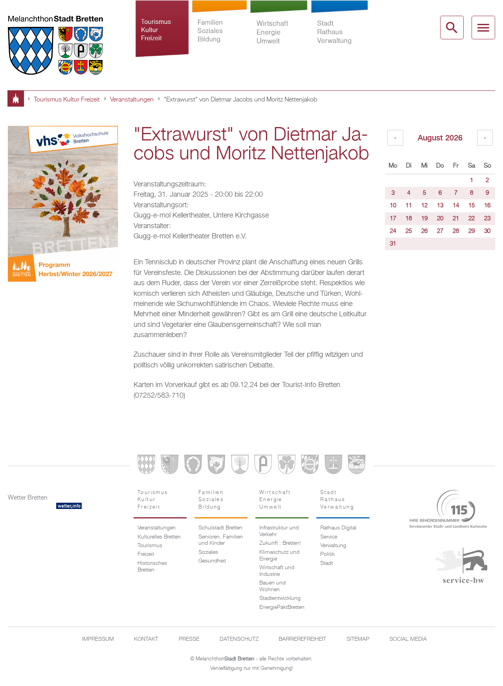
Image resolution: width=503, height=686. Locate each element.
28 (456, 231)
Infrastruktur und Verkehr (279, 531)
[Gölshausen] (263, 466)
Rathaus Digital (338, 528)
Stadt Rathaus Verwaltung (339, 33)
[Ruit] (333, 466)
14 (456, 205)
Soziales (208, 552)
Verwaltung (333, 545)
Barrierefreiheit (302, 639)
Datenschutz (239, 639)
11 (409, 205)
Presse (189, 639)
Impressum (98, 639)
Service (328, 537)
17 (393, 218)
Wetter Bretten (28, 498)
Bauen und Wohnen (272, 586)
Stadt (326, 563)
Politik (327, 554)
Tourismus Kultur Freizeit (162, 33)
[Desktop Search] (452, 27)
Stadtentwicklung (280, 598)
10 (393, 205)
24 (393, 231)
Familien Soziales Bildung (219, 33)
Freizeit (146, 554)
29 (471, 231)
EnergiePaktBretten (282, 607)
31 (393, 244)
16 (487, 205)
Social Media (408, 639)
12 (424, 205)
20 (440, 218)
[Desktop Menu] (483, 27)
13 (440, 205)
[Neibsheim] (287, 466)
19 (424, 218)
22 (471, 218)
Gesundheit (212, 561)
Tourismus (150, 545)
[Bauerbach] (169, 466)
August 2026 (440, 137)
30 (487, 231)
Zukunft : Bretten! (280, 543)
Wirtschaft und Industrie (276, 571)
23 (487, 218)
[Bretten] (146, 466)
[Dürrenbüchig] (240, 466)
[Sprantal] (356, 466)
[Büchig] (193, 466)
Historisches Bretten (152, 567)
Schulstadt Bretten (220, 528)
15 (471, 205)
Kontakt (146, 639)
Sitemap (358, 639)
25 (409, 231)
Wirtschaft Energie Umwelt (278, 33)
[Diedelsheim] (216, 466)
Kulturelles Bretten (159, 537)
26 (424, 231)
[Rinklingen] (310, 466)
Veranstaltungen (132, 100)
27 (440, 231)
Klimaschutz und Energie (279, 556)
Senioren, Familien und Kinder (220, 540)
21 (456, 218)
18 (409, 218)
